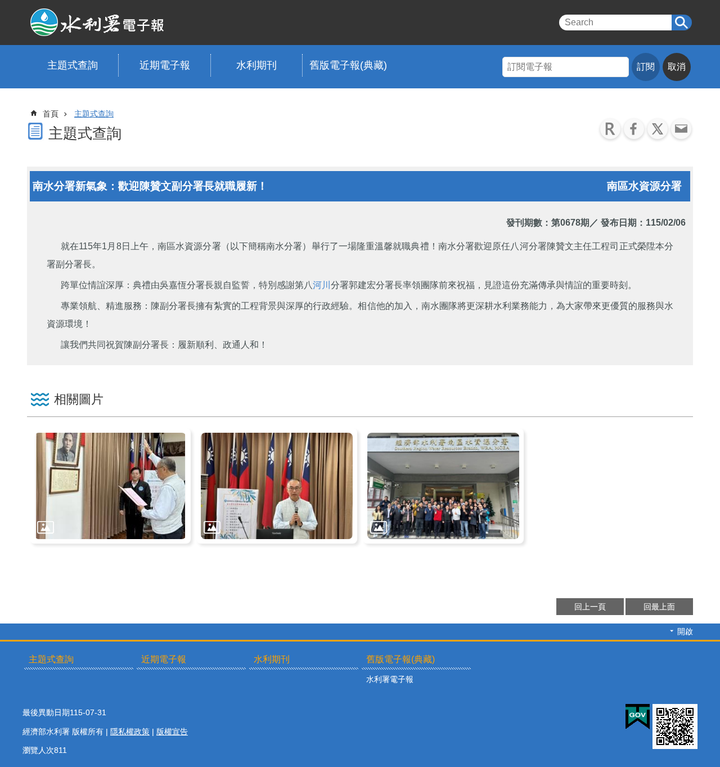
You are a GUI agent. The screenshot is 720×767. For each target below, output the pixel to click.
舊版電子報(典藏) (348, 65)
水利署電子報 (136, 22)
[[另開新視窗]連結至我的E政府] (638, 717)
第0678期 (570, 222)
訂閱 (646, 66)
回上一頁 (590, 606)
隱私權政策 (130, 731)
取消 (677, 66)
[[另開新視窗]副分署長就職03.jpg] (443, 486)
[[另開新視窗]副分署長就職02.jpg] (277, 486)
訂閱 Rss (610, 129)
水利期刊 (256, 65)
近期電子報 (165, 65)
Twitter (657, 129)
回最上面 (659, 606)
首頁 (50, 113)
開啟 (685, 631)
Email (681, 129)
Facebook (634, 129)
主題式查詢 (72, 65)
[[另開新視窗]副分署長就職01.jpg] (110, 486)
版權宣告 (172, 731)
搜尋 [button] (682, 22)
